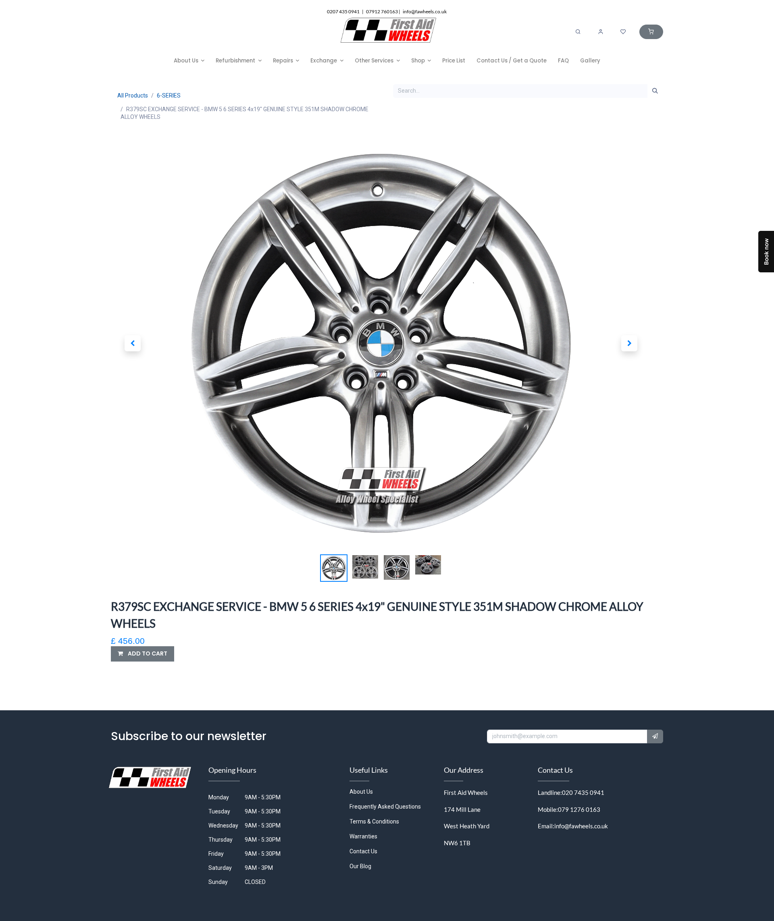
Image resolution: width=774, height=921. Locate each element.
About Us (361, 791)
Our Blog (360, 866)
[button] (132, 343)
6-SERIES (169, 95)
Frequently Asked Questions (385, 806)
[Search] (578, 31)
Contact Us (363, 851)
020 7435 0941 (583, 792)
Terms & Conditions (374, 821)
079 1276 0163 (579, 809)
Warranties (363, 836)
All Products (132, 95)
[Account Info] (600, 31)
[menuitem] (189, 60)
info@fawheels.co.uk (581, 826)
